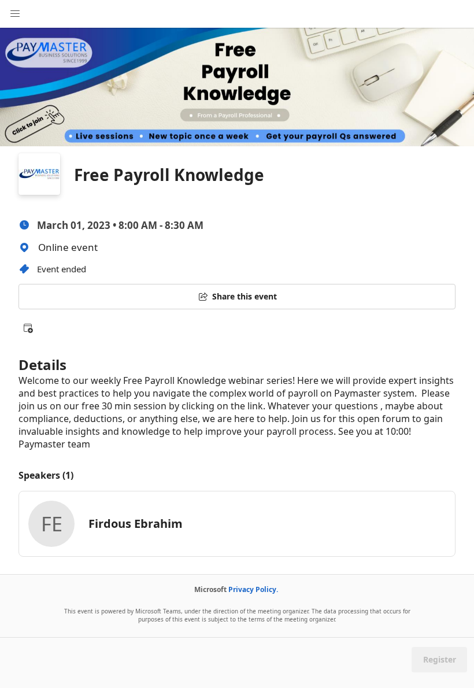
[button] (27, 328)
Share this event (244, 296)
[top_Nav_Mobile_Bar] (15, 14)
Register (439, 659)
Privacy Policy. (253, 589)
